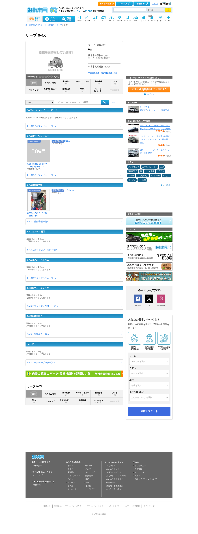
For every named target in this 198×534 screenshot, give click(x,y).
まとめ (88, 486)
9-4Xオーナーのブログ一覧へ (41, 362)
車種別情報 (38, 466)
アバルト (166, 176)
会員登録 (138, 469)
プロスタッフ (142, 176)
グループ (71, 482)
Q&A (82, 90)
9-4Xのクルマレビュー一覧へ (41, 126)
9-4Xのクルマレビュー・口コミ (42, 110)
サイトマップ (148, 506)
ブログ (30, 344)
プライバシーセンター (96, 506)
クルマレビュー (50, 90)
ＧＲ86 (131, 176)
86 (141, 171)
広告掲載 (136, 506)
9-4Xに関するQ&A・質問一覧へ (42, 249)
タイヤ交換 (149, 171)
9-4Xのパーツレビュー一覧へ (41, 175)
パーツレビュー (82, 82)
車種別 (51, 25)
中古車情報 (111, 482)
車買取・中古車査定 (114, 486)
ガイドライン (114, 506)
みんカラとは (140, 466)
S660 (162, 167)
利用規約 (58, 506)
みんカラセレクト (113, 469)
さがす (88, 469)
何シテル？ (90, 466)
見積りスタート (149, 411)
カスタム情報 (50, 83)
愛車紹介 (66, 82)
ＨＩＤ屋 (142, 180)
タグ (87, 482)
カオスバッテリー (149, 167)
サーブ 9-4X (145, 107)
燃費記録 (66, 90)
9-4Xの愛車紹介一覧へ (38, 334)
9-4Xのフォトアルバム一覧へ (41, 278)
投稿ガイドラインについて (146, 479)
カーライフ (90, 489)
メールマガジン (141, 472)
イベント (71, 466)
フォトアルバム (73, 476)
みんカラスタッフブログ (116, 476)
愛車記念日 (133, 171)
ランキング (33, 90)
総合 (34, 83)
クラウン (160, 171)
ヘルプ (155, 3)
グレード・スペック (98, 90)
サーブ (59, 25)
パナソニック (133, 167)
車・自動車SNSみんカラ (36, 25)
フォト (115, 82)
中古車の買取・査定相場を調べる (102, 73)
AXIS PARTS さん (34, 169)
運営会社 (47, 506)
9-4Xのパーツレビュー (38, 136)
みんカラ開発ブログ (114, 479)
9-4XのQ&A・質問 (36, 231)
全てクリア (116, 102)
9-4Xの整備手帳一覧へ (38, 221)
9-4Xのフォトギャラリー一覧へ (42, 306)
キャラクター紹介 (113, 489)
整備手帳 (98, 82)
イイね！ (71, 486)
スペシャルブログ (113, 472)
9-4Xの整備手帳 (35, 185)
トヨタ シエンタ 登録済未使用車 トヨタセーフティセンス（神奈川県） (156, 139)
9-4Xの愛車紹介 (35, 316)
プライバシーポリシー (74, 506)
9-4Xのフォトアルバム (38, 260)
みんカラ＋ (111, 466)
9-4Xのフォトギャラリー (39, 288)
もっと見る (166, 185)
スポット (71, 479)
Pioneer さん (56, 193)
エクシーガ (155, 176)
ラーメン (132, 180)
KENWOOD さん (58, 144)
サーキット (72, 489)
